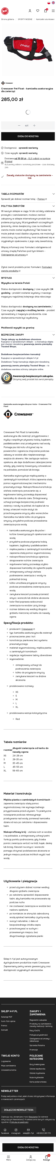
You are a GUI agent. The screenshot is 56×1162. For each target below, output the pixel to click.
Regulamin (33, 1117)
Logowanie (6, 1061)
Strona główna (7, 19)
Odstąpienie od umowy (13, 254)
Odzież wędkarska (37, 1069)
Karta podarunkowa (38, 1082)
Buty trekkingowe (37, 1064)
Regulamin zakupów (38, 1020)
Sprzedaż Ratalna (37, 1045)
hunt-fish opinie (8, 1021)
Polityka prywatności (39, 1035)
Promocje (34, 1050)
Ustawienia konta (8, 1070)
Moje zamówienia (8, 1066)
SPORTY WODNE (25, 19)
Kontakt (4, 1030)
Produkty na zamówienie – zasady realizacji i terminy (41, 1025)
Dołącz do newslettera (18, 1110)
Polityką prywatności (19, 1122)
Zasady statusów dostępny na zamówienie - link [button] (30, 176)
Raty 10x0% (35, 1030)
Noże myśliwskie (37, 1077)
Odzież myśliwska (37, 1073)
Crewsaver (27, 629)
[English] (53, 3)
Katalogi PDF (6, 1017)
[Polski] (48, 3)
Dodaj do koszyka (28, 136)
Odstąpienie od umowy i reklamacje (40, 1040)
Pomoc (41, 199)
